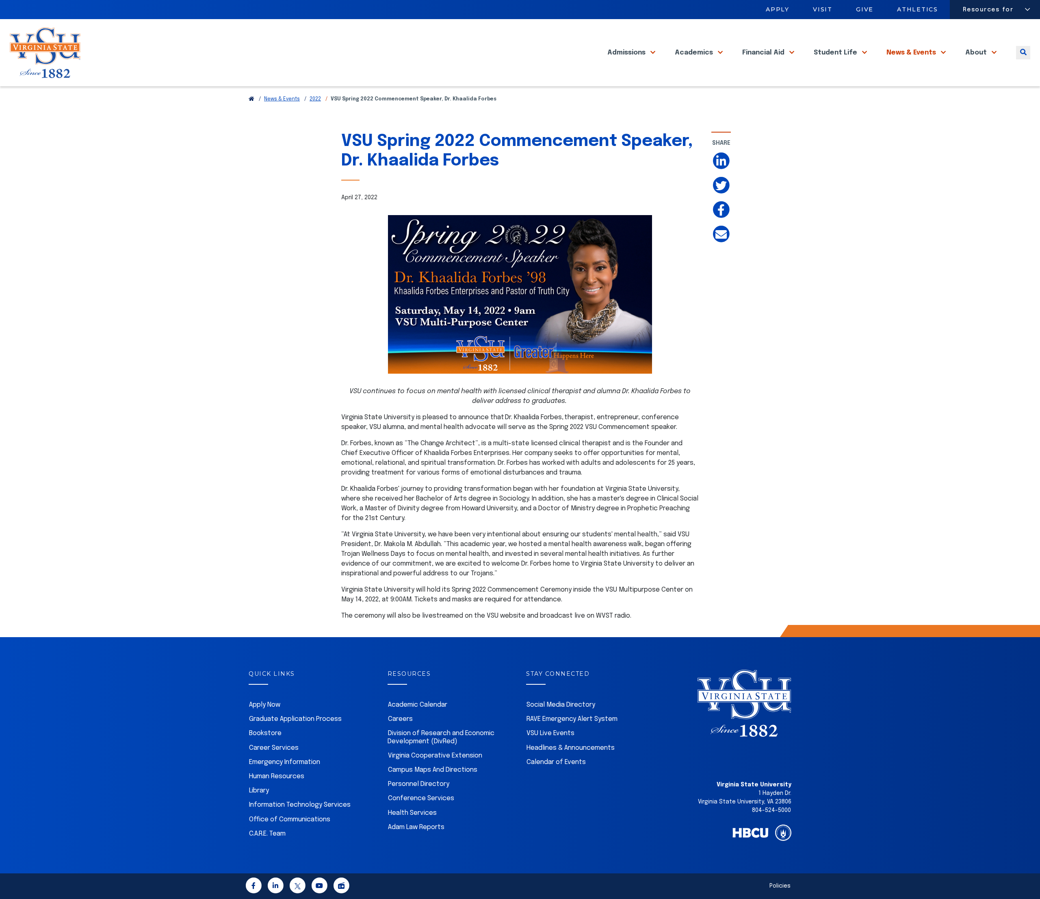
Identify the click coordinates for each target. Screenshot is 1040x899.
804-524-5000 (771, 810)
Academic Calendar (417, 704)
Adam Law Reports (416, 827)
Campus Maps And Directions (432, 769)
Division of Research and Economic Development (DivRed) (441, 737)
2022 (315, 99)
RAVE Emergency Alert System (572, 719)
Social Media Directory (560, 704)
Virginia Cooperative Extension (435, 755)
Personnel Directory (418, 784)
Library (259, 790)
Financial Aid (764, 52)
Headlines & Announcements (570, 747)
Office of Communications (289, 819)
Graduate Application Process (295, 719)
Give (864, 9)
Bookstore (265, 733)
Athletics (917, 9)
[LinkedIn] (275, 887)
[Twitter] (297, 887)
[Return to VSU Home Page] (251, 99)
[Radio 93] (341, 887)
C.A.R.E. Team (267, 833)
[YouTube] (319, 887)
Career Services (274, 747)
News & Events (912, 52)
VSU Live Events (550, 733)
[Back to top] (1027, 869)
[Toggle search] (1023, 52)
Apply (777, 9)
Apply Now (264, 704)
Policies (780, 886)
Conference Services (421, 798)
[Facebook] (253, 887)
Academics (695, 52)
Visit (822, 9)
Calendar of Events (556, 762)
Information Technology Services (300, 804)
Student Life (836, 52)
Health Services (412, 813)
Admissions (627, 52)
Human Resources (276, 776)
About (976, 52)
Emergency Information (284, 762)
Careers (400, 719)
